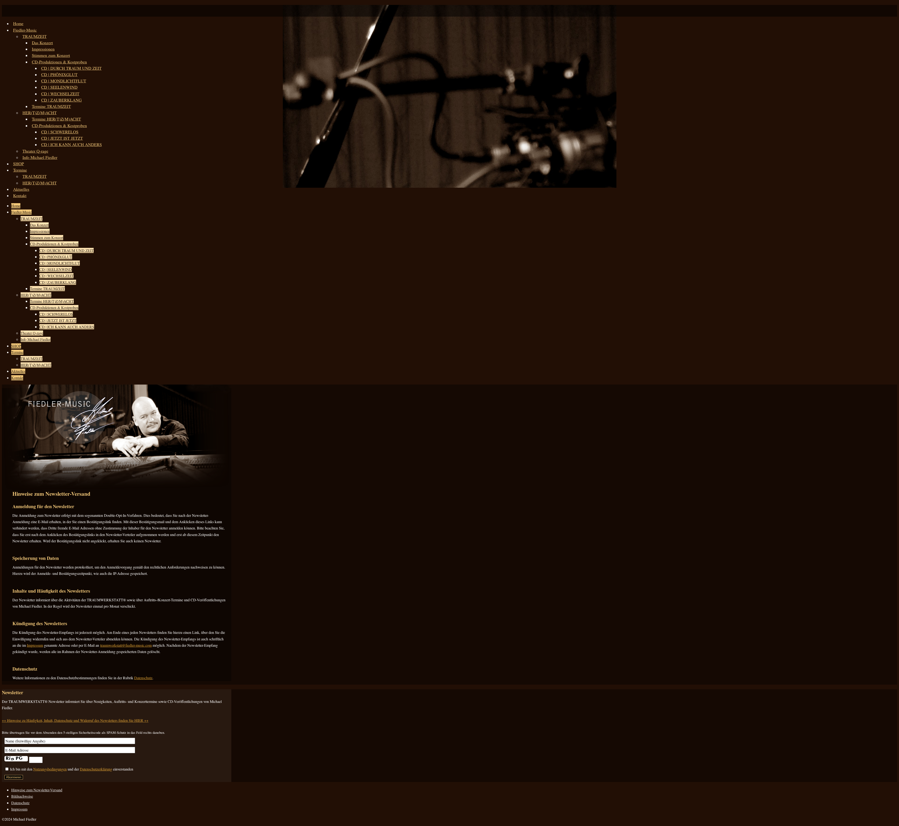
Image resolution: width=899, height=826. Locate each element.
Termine (20, 170)
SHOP (18, 163)
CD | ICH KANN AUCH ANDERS (71, 144)
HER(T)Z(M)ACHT (39, 112)
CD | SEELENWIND (59, 87)
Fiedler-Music (25, 30)
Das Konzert (42, 42)
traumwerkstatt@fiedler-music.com (126, 645)
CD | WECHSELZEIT (60, 93)
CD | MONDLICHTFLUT (63, 81)
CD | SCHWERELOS (59, 132)
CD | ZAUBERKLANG (61, 100)
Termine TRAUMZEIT (51, 106)
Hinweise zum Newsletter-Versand (36, 789)
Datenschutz (143, 677)
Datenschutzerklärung (96, 769)
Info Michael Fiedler (39, 157)
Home (18, 23)
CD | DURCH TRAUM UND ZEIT (71, 68)
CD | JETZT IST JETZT (62, 138)
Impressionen (43, 49)
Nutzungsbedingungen (50, 769)
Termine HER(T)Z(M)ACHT (56, 119)
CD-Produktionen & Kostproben (59, 62)
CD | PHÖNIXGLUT (59, 74)
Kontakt (19, 195)
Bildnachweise (22, 796)
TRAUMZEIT (34, 36)
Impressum (35, 645)
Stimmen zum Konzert (51, 55)
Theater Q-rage (35, 151)
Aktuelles (21, 189)
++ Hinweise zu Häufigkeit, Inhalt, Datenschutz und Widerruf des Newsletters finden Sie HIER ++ (75, 720)
